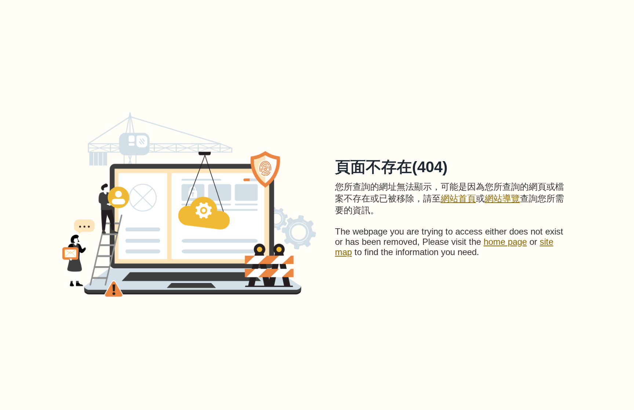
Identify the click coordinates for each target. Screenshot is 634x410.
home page (505, 242)
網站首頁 (458, 198)
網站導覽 (502, 198)
